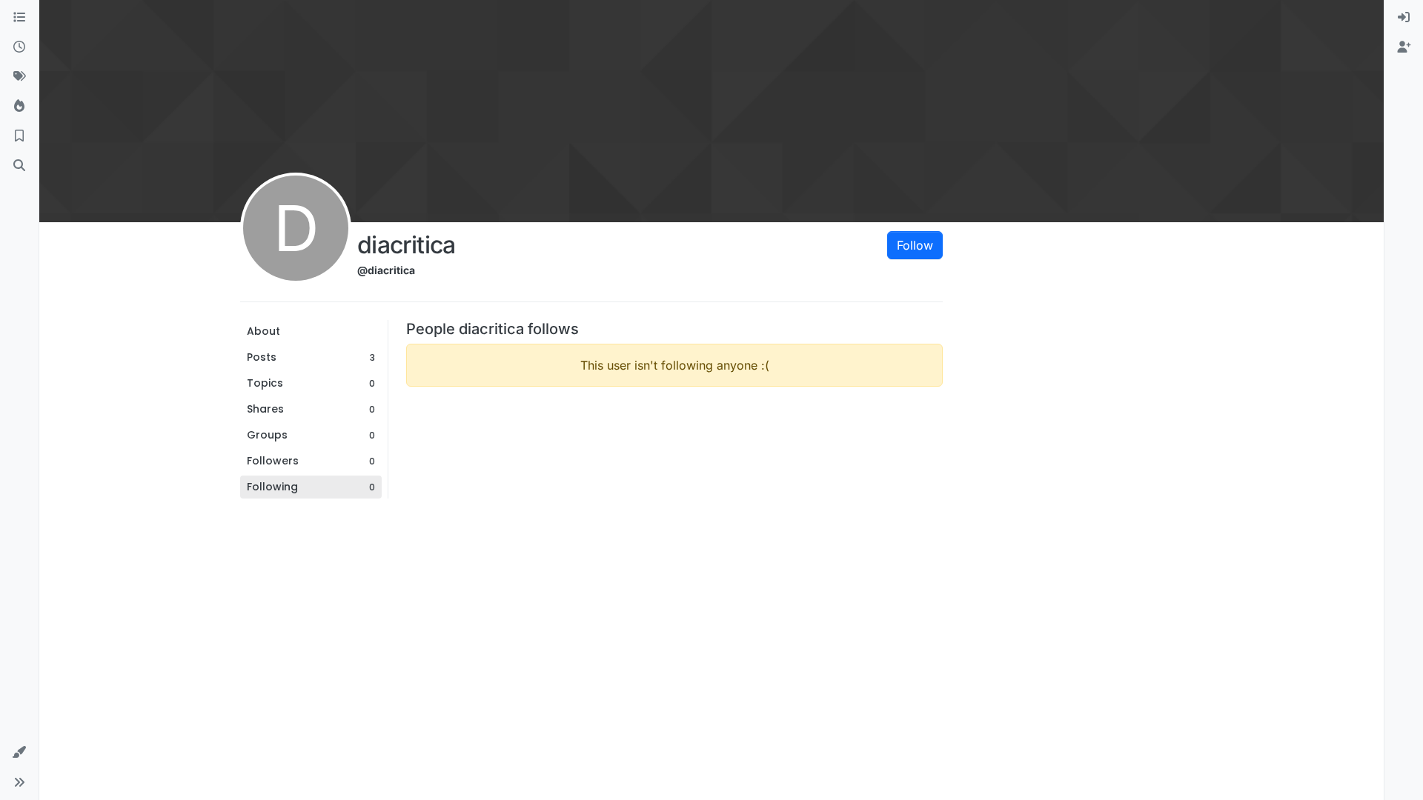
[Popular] (19, 107)
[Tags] (19, 77)
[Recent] (19, 47)
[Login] (1403, 18)
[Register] (1403, 47)
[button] (19, 752)
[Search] (19, 166)
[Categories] (19, 18)
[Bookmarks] (19, 136)
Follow (915, 245)
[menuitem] (1403, 18)
